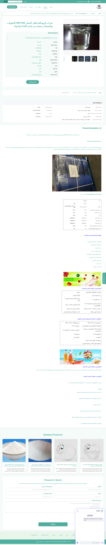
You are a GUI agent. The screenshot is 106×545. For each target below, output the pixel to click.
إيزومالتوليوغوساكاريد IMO (81, 13)
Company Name (47, 493)
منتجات (45, 7)
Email (99, 486)
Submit (53, 524)
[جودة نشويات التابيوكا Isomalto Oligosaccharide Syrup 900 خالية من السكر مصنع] (91, 450)
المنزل (99, 13)
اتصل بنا (31, 7)
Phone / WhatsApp (47, 486)
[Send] (77, 542)
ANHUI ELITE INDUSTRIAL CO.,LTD (62, 541)
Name (99, 493)
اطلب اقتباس (23, 7)
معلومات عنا (38, 7)
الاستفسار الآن (12, 7)
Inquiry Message (96, 500)
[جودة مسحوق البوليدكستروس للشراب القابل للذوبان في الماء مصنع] (66, 450)
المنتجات (93, 13)
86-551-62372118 (95, 1)
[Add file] (103, 542)
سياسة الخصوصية (44, 535)
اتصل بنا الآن (92, 471)
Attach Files (98, 515)
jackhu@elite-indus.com (82, 1)
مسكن (51, 7)
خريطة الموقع (34, 535)
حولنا (67, 535)
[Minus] (77, 511)
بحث (6, 1)
